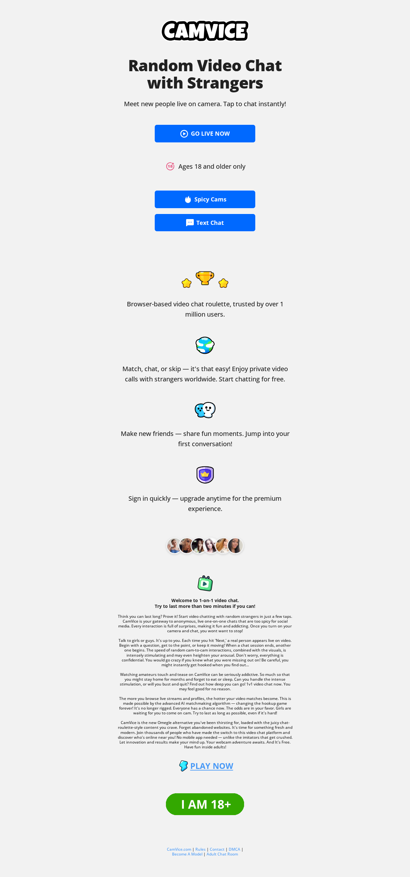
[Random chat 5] (235, 545)
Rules (200, 849)
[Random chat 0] (174, 545)
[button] (205, 133)
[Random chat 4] (223, 545)
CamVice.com (179, 849)
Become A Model (187, 854)
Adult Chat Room (222, 854)
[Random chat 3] (211, 545)
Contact (217, 849)
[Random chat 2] (199, 545)
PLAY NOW (211, 766)
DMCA (234, 849)
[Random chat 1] (186, 545)
